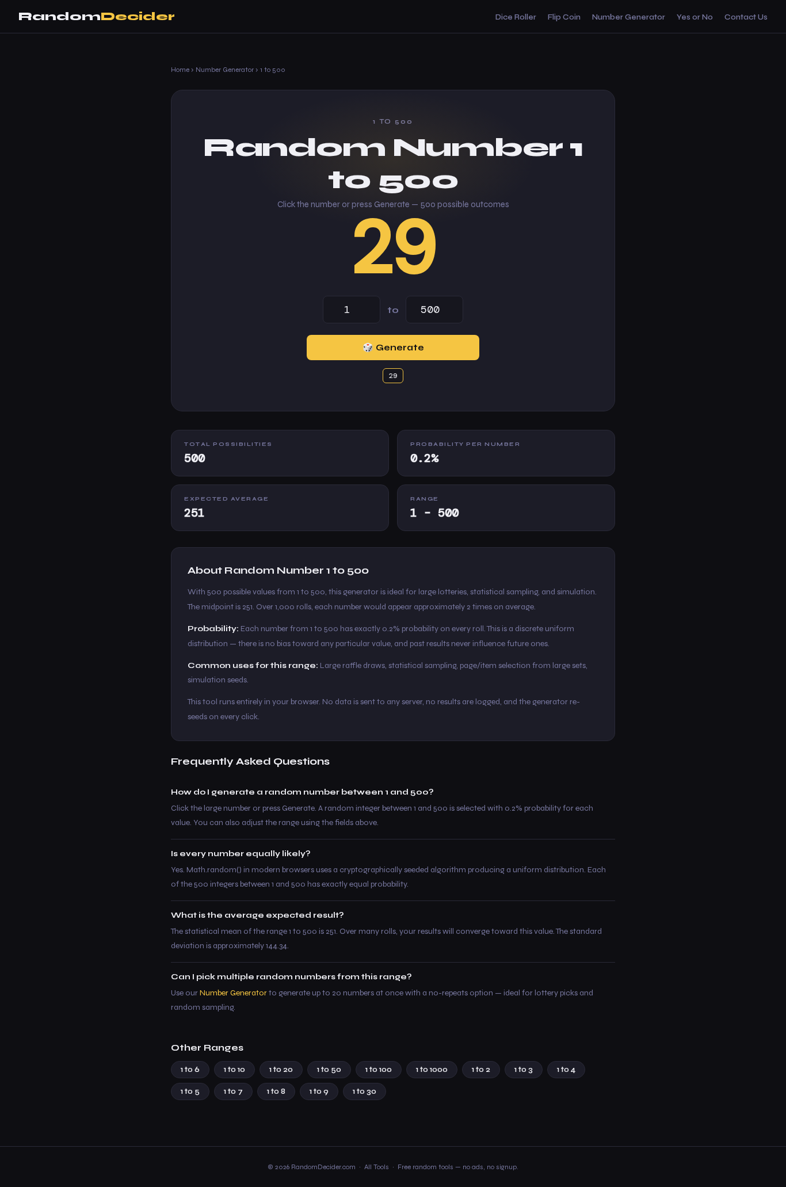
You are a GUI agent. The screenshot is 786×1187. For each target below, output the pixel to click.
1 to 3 (523, 1069)
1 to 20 (281, 1069)
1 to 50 (329, 1069)
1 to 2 (481, 1069)
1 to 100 (378, 1069)
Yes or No (695, 17)
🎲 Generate (393, 347)
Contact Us (746, 17)
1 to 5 (190, 1091)
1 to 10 (234, 1069)
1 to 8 (276, 1091)
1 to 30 (364, 1091)
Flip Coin (564, 17)
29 (393, 246)
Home (180, 70)
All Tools (376, 1167)
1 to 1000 (432, 1069)
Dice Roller (515, 17)
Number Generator (628, 17)
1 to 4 (566, 1069)
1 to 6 (190, 1069)
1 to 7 (233, 1091)
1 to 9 (319, 1091)
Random (96, 16)
